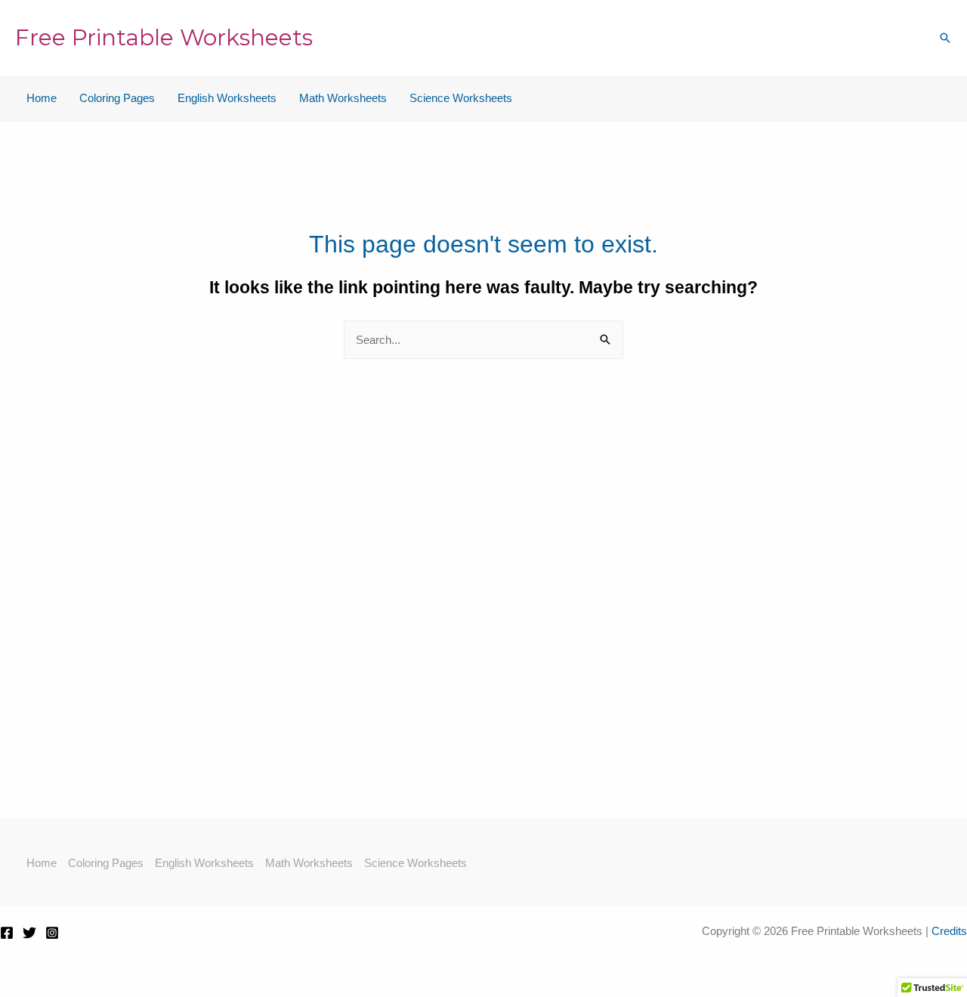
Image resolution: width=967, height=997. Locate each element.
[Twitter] (29, 933)
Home (41, 97)
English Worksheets (227, 97)
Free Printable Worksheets (164, 37)
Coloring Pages (117, 97)
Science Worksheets (460, 97)
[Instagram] (52, 933)
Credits (949, 930)
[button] (945, 38)
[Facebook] (7, 933)
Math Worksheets (343, 97)
